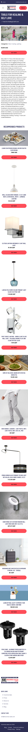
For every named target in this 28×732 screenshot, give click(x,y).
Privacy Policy (11, 729)
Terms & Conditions (18, 727)
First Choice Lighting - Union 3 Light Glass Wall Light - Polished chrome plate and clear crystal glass (14, 338)
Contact (10, 727)
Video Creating (12, 44)
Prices (23, 8)
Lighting (19, 44)
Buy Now (14, 52)
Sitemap (18, 729)
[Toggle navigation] (3, 7)
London (4, 2)
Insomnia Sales (8, 695)
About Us (6, 701)
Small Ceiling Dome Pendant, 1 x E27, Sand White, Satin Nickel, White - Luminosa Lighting (14, 197)
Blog (5, 707)
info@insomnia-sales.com (21, 2)
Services (6, 704)
